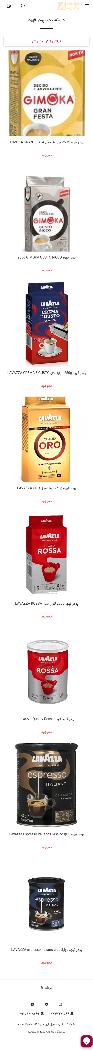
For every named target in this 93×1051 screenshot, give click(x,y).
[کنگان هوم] (70, 6)
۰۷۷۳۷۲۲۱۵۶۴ (59, 1014)
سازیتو (32, 1031)
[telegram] (46, 1004)
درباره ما (46, 988)
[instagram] (60, 1004)
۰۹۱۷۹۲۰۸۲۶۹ (29, 1014)
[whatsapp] (32, 1004)
